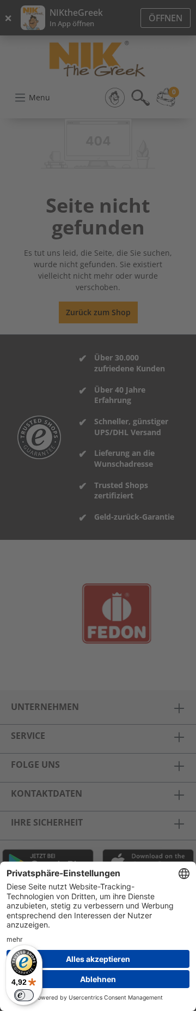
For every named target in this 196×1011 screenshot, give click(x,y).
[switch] (24, 995)
